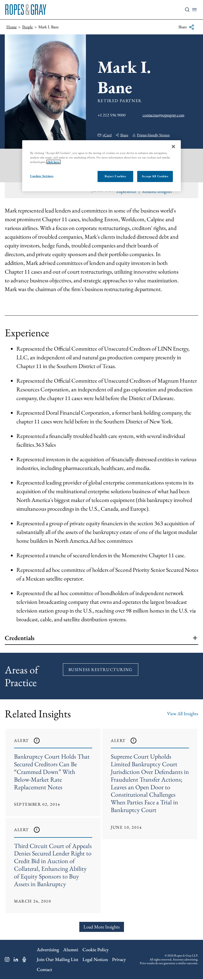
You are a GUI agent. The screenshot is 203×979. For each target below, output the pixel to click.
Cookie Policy (95, 949)
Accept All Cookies (155, 176)
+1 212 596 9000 (112, 115)
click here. (53, 162)
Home (11, 27)
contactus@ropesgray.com (163, 115)
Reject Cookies (115, 176)
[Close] (173, 146)
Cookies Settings (41, 176)
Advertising (48, 949)
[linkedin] (16, 959)
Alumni (70, 949)
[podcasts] (24, 959)
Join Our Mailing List (57, 959)
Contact (44, 969)
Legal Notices (95, 959)
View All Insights (182, 713)
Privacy (119, 959)
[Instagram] (7, 959)
